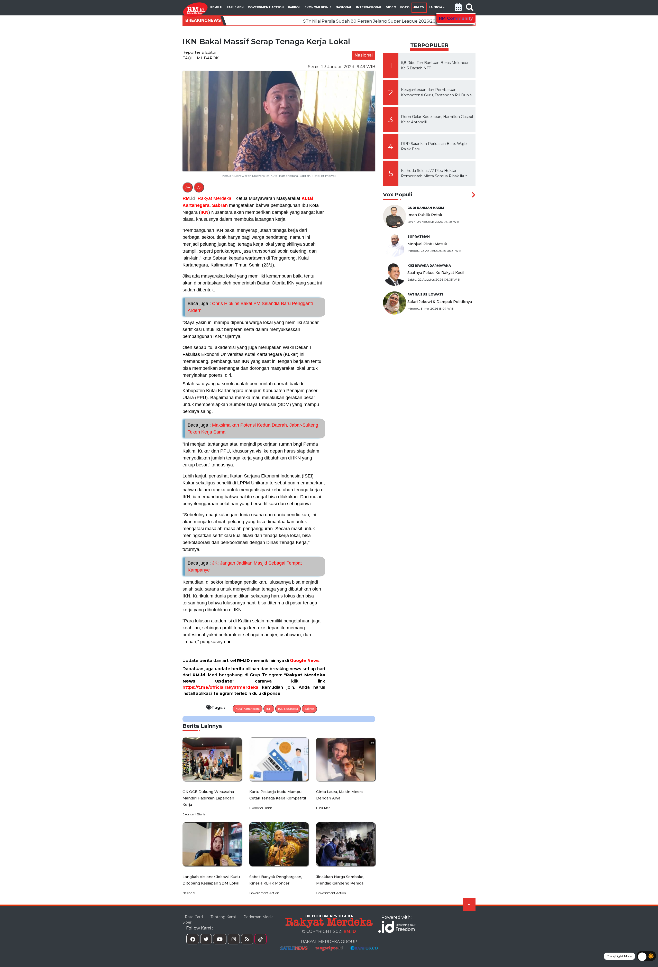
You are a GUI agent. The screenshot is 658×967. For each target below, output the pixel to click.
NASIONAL (344, 7)
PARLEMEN (235, 7)
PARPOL (294, 7)
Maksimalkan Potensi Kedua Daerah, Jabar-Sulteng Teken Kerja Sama (253, 428)
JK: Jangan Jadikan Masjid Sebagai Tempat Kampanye (245, 566)
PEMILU (216, 7)
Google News (304, 660)
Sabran (220, 205)
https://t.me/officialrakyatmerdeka (220, 687)
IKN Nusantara (288, 708)
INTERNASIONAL (369, 7)
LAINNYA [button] (435, 7)
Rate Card (194, 917)
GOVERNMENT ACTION (266, 7)
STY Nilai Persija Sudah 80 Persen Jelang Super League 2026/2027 (314, 21)
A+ (188, 187)
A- (199, 187)
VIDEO (391, 7)
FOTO (404, 7)
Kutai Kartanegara (247, 708)
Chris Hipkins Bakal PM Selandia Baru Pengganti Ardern (250, 307)
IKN (204, 212)
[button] (458, 7)
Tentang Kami (223, 917)
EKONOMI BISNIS (318, 7)
